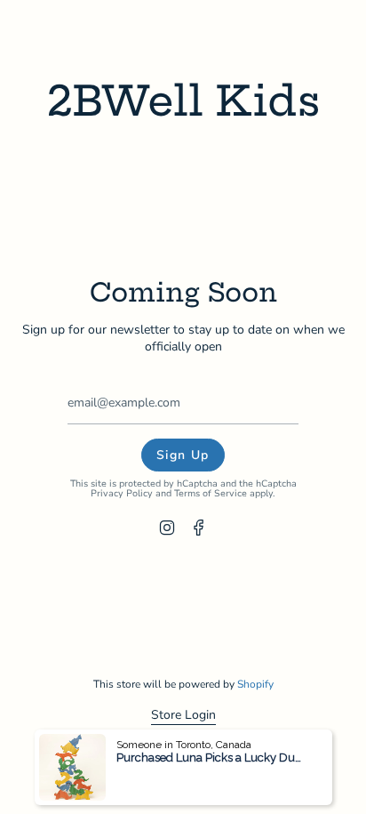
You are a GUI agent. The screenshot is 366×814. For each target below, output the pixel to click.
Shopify (255, 684)
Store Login (183, 714)
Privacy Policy (122, 493)
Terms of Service (210, 493)
